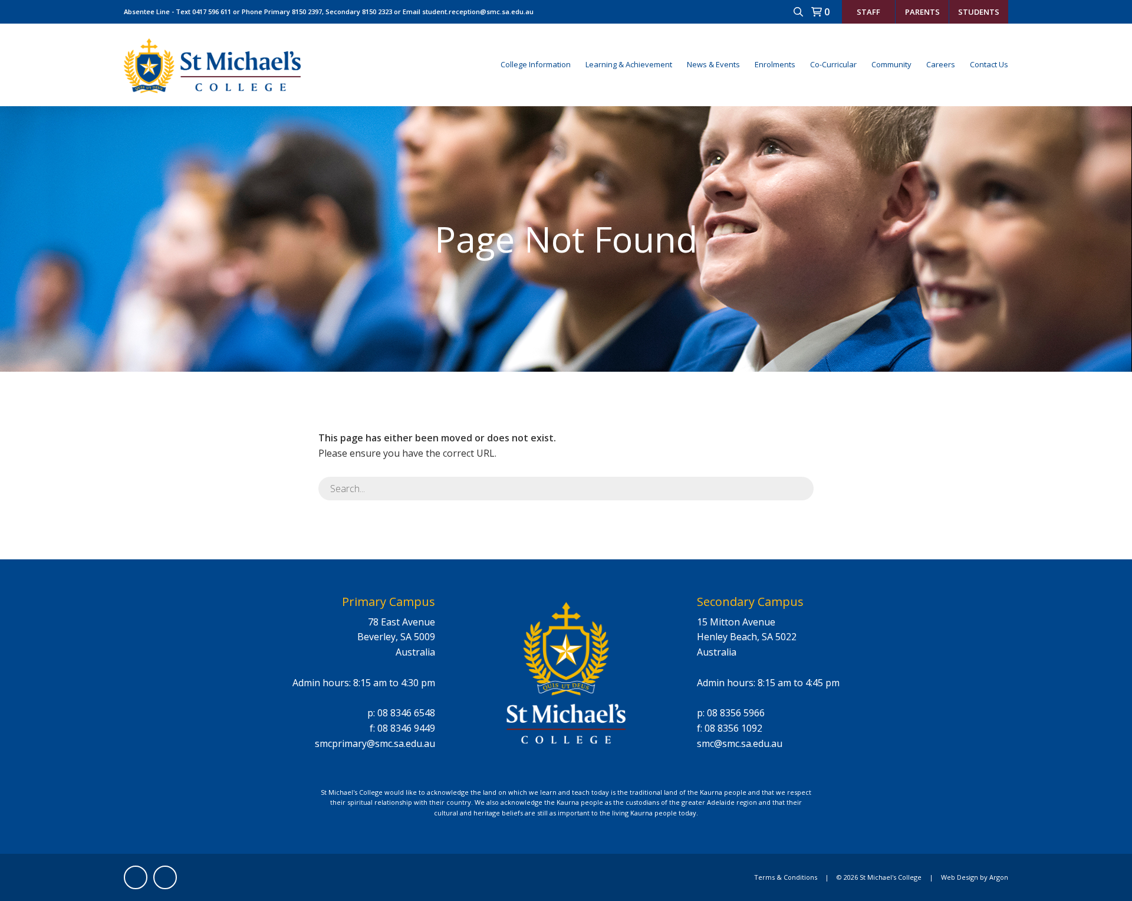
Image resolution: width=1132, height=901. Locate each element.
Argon (998, 877)
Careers (940, 64)
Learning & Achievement (628, 64)
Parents (922, 11)
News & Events (713, 64)
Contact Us (989, 64)
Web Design (959, 877)
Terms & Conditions (785, 877)
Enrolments (775, 64)
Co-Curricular (833, 64)
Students (978, 11)
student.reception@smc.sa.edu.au (478, 11)
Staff (868, 11)
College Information (536, 64)
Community (891, 64)
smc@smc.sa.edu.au (739, 743)
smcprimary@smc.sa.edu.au (375, 743)
